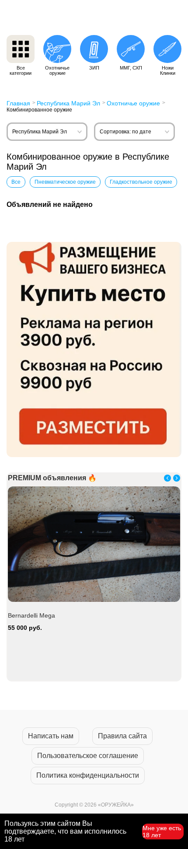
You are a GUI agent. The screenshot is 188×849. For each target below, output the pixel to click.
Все (16, 182)
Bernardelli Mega (31, 615)
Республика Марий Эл (68, 103)
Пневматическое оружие (65, 182)
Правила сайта (122, 736)
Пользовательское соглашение (87, 755)
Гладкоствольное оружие (141, 182)
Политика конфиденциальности (87, 775)
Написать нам (50, 736)
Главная (18, 103)
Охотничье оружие (133, 103)
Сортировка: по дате (125, 132)
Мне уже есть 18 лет (162, 832)
